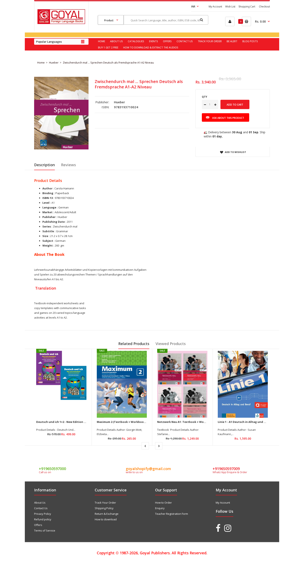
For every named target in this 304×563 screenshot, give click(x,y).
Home (41, 62)
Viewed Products (171, 343)
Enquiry (160, 508)
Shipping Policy (104, 508)
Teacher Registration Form (171, 514)
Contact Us (41, 508)
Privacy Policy (42, 514)
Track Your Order (105, 502)
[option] (61, 113)
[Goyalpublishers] (61, 23)
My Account (215, 6)
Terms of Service (44, 530)
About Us (39, 502)
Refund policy (42, 519)
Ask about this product (228, 118)
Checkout (264, 6)
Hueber (54, 62)
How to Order (163, 502)
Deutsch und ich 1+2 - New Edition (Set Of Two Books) (73, 422)
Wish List (230, 6)
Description (44, 164)
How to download (106, 519)
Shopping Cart (246, 6)
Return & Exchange (106, 514)
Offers (38, 525)
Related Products (133, 343)
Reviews (68, 164)
